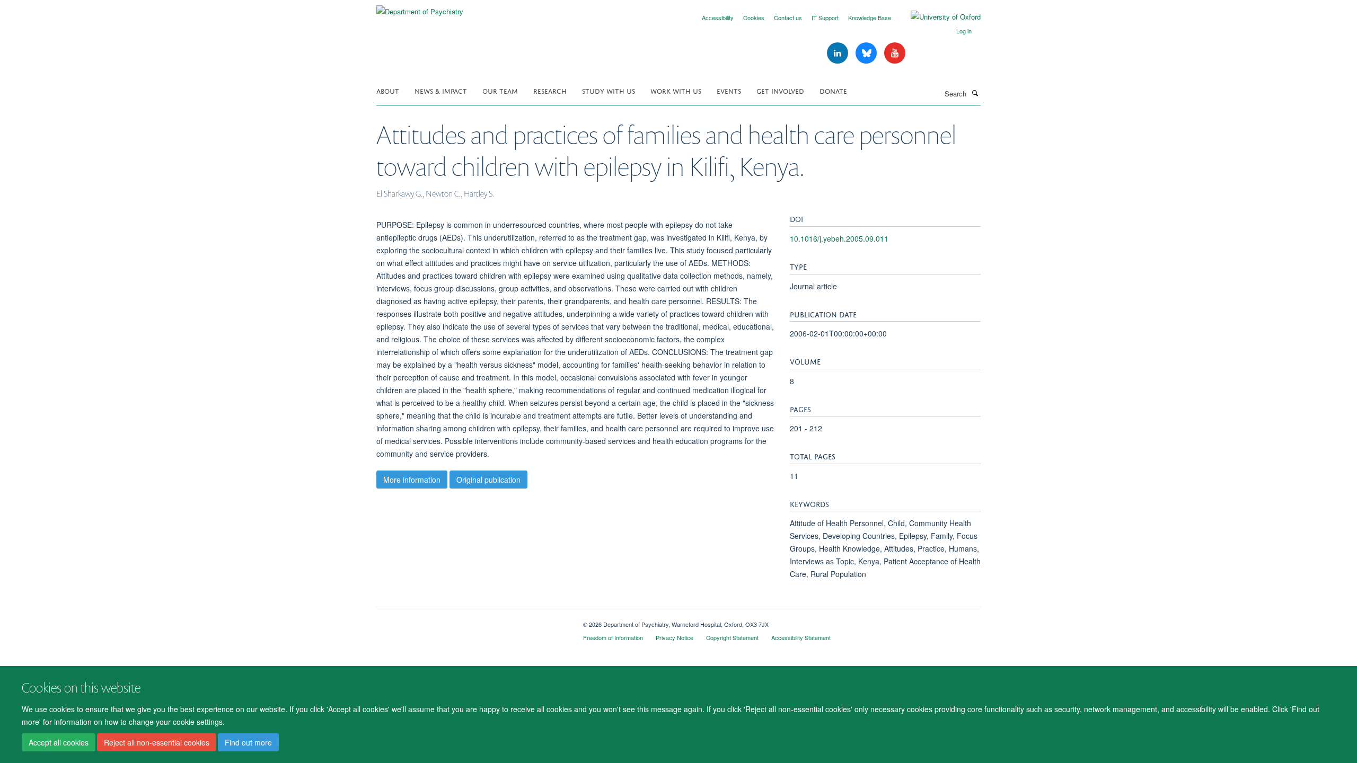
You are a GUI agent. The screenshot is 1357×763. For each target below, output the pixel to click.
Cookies (753, 17)
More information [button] (411, 479)
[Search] (975, 93)
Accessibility (718, 17)
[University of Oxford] (938, 17)
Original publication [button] (488, 479)
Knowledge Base (869, 17)
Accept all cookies (59, 742)
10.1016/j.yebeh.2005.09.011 (839, 238)
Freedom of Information (613, 637)
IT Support (825, 17)
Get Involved (780, 90)
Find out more (248, 742)
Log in (964, 30)
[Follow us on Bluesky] (867, 53)
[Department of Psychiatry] (419, 8)
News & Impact (441, 90)
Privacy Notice (674, 637)
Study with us (608, 90)
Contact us (788, 17)
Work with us (675, 90)
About (387, 90)
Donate (833, 90)
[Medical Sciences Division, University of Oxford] (471, 620)
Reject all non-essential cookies (156, 742)
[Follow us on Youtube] (894, 53)
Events (729, 90)
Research (550, 90)
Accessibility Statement (801, 637)
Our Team (500, 90)
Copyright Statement (732, 637)
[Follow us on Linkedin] (838, 53)
